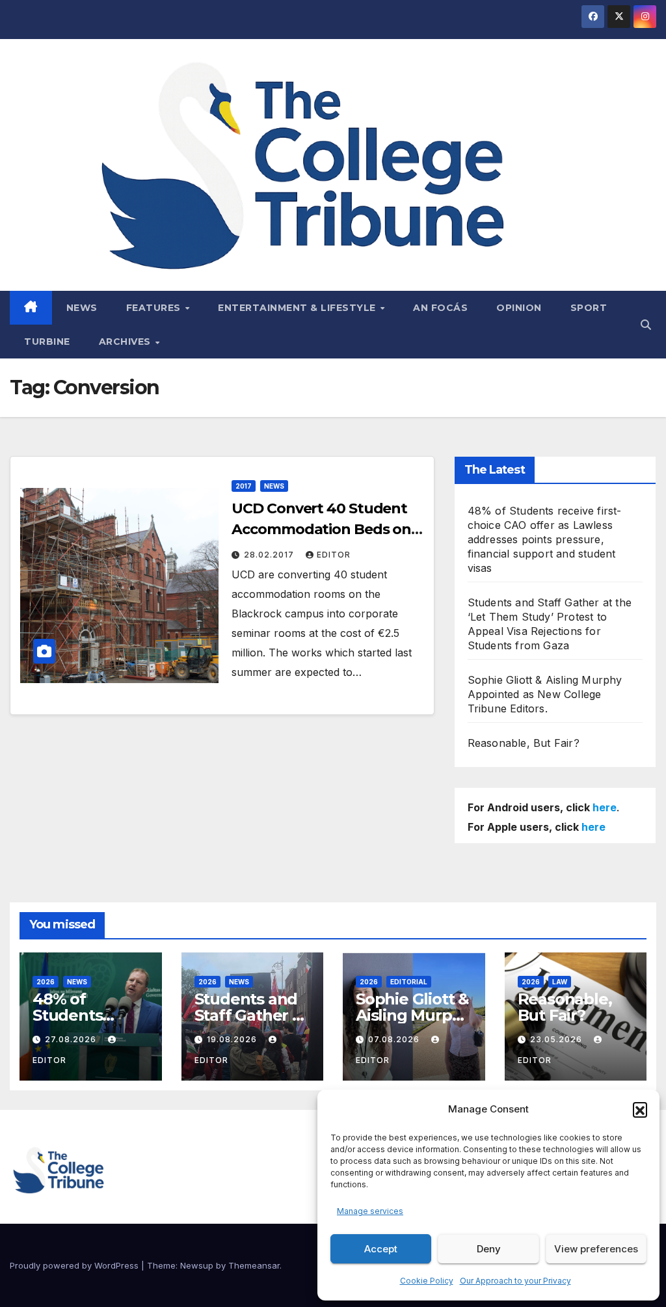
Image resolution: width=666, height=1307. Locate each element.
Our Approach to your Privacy (515, 1281)
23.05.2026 (557, 1039)
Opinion (519, 308)
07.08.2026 (395, 1039)
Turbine (47, 341)
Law (559, 982)
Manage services (370, 1211)
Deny (489, 1249)
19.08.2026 (233, 1039)
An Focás (440, 308)
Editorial (408, 982)
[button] (639, 1109)
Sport (588, 308)
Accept (380, 1249)
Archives (126, 341)
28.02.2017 (270, 554)
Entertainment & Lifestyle (298, 308)
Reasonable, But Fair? (523, 742)
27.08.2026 (72, 1039)
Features (155, 308)
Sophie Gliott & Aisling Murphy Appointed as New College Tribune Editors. (545, 694)
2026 (45, 982)
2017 (243, 486)
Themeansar (254, 1265)
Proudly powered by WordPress (75, 1265)
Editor (334, 554)
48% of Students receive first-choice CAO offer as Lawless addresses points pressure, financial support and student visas (545, 539)
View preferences (596, 1249)
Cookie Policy (426, 1281)
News (82, 308)
